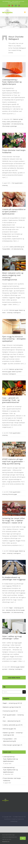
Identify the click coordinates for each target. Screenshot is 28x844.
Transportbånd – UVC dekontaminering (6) (10, 740)
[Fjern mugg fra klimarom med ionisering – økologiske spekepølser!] (14, 326)
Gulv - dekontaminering (8, 610)
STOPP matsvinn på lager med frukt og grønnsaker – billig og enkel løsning (14, 447)
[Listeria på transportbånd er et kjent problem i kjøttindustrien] (14, 199)
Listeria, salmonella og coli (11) (12, 725)
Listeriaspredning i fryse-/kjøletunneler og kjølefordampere (14, 67)
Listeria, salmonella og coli (13, 121)
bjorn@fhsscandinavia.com (14, 2)
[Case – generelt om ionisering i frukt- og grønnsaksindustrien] (14, 387)
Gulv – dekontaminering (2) (11, 721)
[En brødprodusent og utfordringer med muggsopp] (14, 567)
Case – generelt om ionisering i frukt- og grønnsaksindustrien (14, 385)
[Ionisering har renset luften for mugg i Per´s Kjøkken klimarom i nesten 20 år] (14, 508)
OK (23, 838)
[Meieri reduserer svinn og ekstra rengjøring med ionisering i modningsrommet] (14, 263)
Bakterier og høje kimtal (16, 369)
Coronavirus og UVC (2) (10, 711)
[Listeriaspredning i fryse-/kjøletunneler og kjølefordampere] (14, 69)
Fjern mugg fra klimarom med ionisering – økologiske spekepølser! (14, 324)
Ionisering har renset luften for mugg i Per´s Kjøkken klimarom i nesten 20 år (14, 506)
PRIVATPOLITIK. (6, 841)
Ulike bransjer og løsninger (9, 126)
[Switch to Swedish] (15, 5)
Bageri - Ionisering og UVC (16, 608)
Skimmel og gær (13, 310)
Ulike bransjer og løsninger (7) (12, 745)
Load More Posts (14, 677)
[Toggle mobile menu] (25, 12)
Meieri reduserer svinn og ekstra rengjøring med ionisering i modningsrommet (14, 260)
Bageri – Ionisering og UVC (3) (12, 703)
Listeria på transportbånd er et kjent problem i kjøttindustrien (14, 197)
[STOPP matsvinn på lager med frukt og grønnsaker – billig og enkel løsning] (14, 449)
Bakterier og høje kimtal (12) (12, 707)
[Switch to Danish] (9, 5)
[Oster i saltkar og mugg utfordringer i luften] (14, 626)
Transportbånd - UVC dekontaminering (12, 124)
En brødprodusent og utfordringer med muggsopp (14, 565)
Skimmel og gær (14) (9, 728)
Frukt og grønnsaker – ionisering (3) (13, 716)
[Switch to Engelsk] (19, 5)
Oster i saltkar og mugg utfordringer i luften (14, 624)
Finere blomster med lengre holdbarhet (14, 138)
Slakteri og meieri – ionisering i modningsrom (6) (13, 734)
